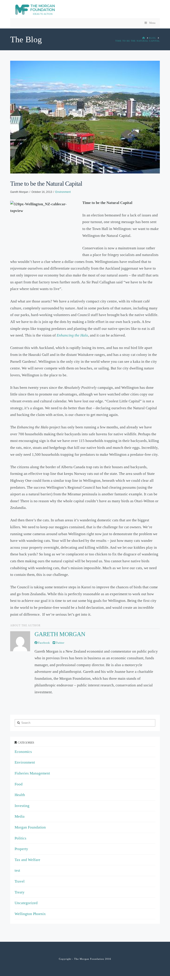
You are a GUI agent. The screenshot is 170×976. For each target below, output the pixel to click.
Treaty (20, 892)
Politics (20, 838)
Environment (63, 192)
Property (21, 849)
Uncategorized (26, 903)
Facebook (43, 642)
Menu (152, 22)
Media (20, 816)
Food (19, 784)
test (17, 870)
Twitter (59, 642)
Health (20, 795)
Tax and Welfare (27, 860)
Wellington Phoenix (30, 914)
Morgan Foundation (30, 827)
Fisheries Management (32, 773)
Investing (22, 806)
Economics (23, 752)
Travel (20, 881)
